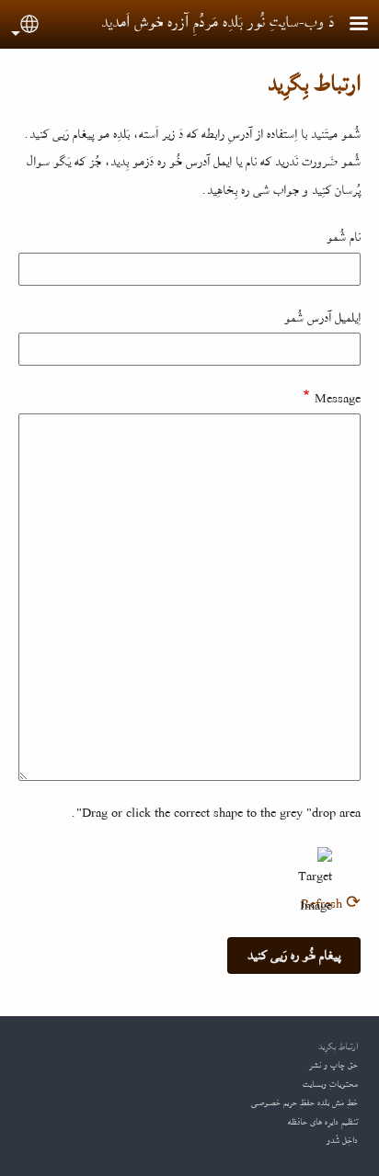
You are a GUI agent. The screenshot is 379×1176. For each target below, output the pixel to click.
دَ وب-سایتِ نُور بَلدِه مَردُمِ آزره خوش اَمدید (218, 22)
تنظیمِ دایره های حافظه (323, 1122)
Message (338, 399)
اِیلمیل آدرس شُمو (322, 318)
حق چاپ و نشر (333, 1065)
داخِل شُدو (342, 1140)
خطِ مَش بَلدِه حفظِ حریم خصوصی (304, 1102)
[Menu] (347, 25)
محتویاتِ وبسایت (330, 1084)
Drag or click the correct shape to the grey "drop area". (216, 813)
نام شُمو (344, 237)
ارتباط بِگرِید (338, 1046)
